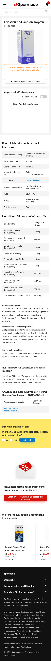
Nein (16, 440)
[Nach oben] (46, 654)
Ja (7, 440)
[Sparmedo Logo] (26, 5)
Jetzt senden (27, 440)
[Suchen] (45, 11)
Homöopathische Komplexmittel (11, 409)
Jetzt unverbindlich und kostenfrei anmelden (25, 498)
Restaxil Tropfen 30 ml (15, 547)
